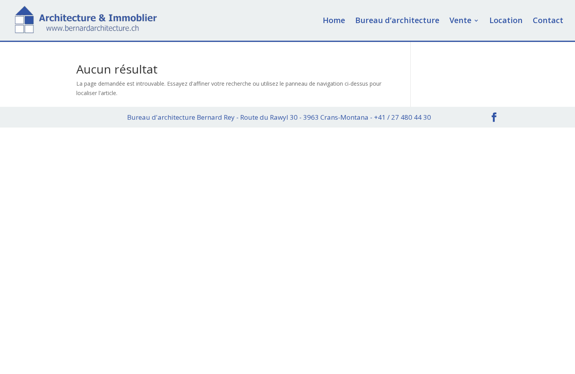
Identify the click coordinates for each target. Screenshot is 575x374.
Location (506, 21)
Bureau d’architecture (397, 21)
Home (334, 21)
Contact (548, 21)
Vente (460, 21)
